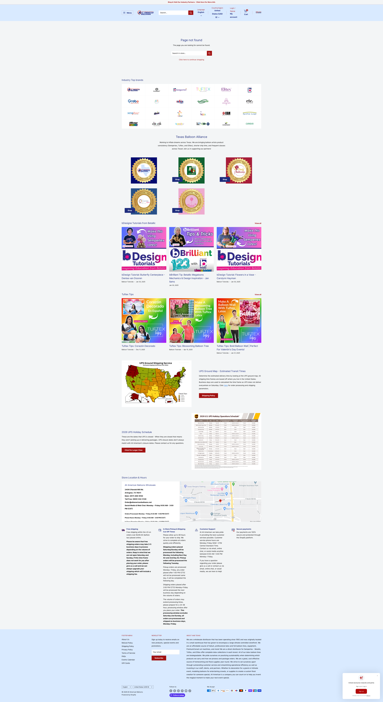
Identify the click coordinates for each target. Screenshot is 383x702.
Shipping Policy (208, 396)
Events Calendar (128, 660)
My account (233, 15)
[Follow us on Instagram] (178, 690)
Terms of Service (128, 653)
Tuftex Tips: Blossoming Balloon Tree (189, 346)
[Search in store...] (209, 53)
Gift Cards (126, 663)
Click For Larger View (133, 450)
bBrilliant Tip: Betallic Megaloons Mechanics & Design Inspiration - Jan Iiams (189, 278)
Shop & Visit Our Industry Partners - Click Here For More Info (191, 2)
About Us (125, 639)
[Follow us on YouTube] (186, 690)
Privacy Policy (127, 650)
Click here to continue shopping (191, 60)
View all (258, 223)
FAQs (124, 656)
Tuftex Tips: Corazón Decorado (138, 346)
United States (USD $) (141, 687)
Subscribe (159, 658)
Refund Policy (127, 643)
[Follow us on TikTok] (189, 690)
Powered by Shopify (129, 695)
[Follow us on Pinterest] (182, 690)
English (125, 687)
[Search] (190, 12)
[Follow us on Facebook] (170, 690)
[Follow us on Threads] (174, 690)
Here (226, 385)
